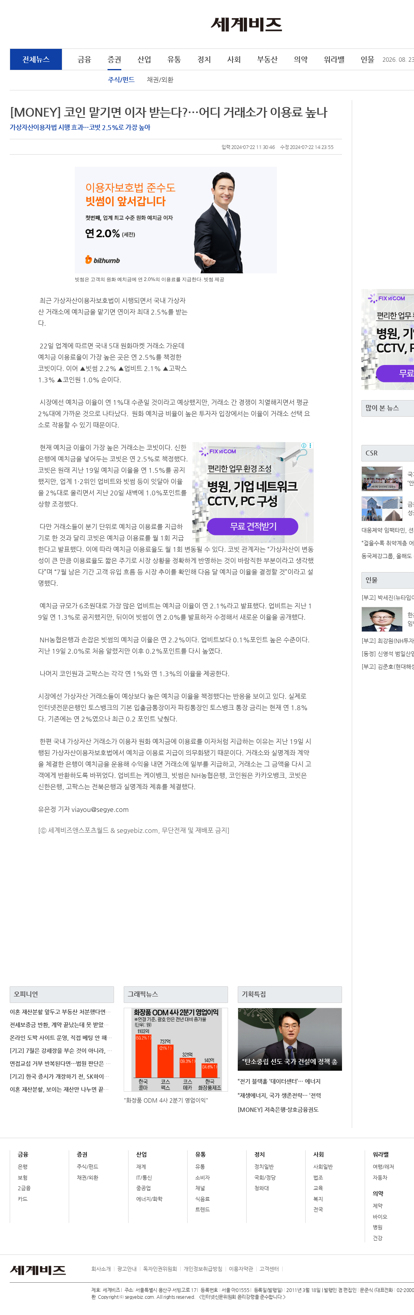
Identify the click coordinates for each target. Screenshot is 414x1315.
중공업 (143, 1188)
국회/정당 (265, 1177)
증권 (114, 59)
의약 (301, 59)
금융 (84, 59)
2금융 (24, 1188)
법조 (318, 1177)
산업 (144, 59)
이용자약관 (241, 1269)
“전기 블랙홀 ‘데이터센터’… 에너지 (279, 1081)
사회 (234, 59)
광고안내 (127, 1269)
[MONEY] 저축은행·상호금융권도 (278, 1109)
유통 (174, 59)
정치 (204, 59)
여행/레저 (383, 1167)
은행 (22, 1167)
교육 (318, 1188)
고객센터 (269, 1269)
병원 (377, 1227)
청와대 (261, 1188)
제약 (377, 1206)
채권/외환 (160, 80)
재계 (141, 1167)
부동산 (267, 59)
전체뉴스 (36, 59)
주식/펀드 (121, 80)
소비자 (202, 1177)
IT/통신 (144, 1177)
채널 (200, 1188)
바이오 (380, 1217)
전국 (318, 1209)
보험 (22, 1177)
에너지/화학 (149, 1199)
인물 (367, 59)
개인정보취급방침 (203, 1269)
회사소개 (101, 1269)
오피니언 (26, 994)
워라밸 (334, 59)
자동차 (380, 1177)
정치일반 (264, 1167)
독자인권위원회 (160, 1269)
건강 (377, 1238)
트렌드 (202, 1209)
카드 (22, 1199)
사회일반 (323, 1167)
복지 (318, 1199)
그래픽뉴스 (143, 994)
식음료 (202, 1199)
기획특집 (254, 994)
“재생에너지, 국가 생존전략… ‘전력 (279, 1095)
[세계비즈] (246, 24)
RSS (288, 1269)
